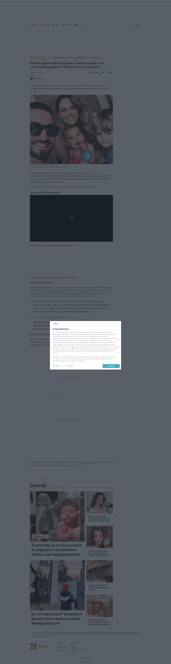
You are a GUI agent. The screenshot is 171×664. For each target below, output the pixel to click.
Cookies (63, 361)
